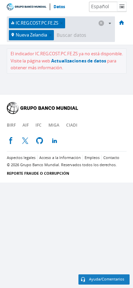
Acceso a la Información (60, 158)
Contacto (111, 158)
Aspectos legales (21, 158)
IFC (38, 125)
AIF (26, 125)
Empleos (92, 158)
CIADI (71, 125)
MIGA (53, 125)
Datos (59, 6)
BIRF (11, 125)
